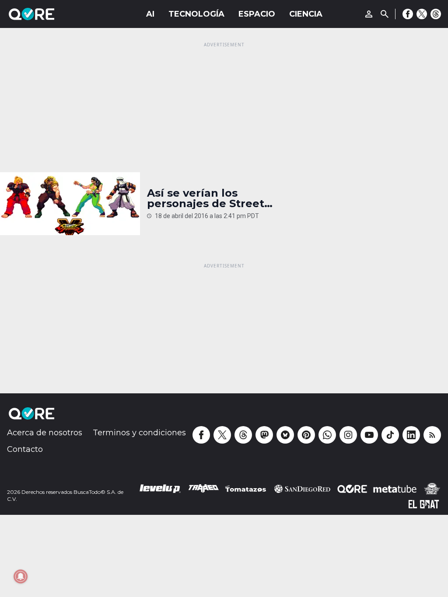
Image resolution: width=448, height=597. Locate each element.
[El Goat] (423, 504)
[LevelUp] (160, 488)
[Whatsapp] (327, 435)
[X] (421, 14)
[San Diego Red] (302, 488)
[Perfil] (369, 14)
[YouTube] (369, 435)
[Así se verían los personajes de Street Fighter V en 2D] (70, 203)
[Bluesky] (285, 435)
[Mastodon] (264, 435)
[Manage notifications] (21, 576)
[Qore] (56, 14)
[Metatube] (395, 488)
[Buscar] (384, 13)
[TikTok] (390, 435)
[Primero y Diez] (432, 489)
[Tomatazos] (245, 488)
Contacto (25, 449)
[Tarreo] (203, 488)
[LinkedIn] (411, 435)
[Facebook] (407, 14)
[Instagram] (348, 435)
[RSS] (432, 435)
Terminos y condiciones (139, 432)
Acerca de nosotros (44, 432)
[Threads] (435, 14)
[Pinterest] (306, 435)
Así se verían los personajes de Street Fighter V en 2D (205, 198)
